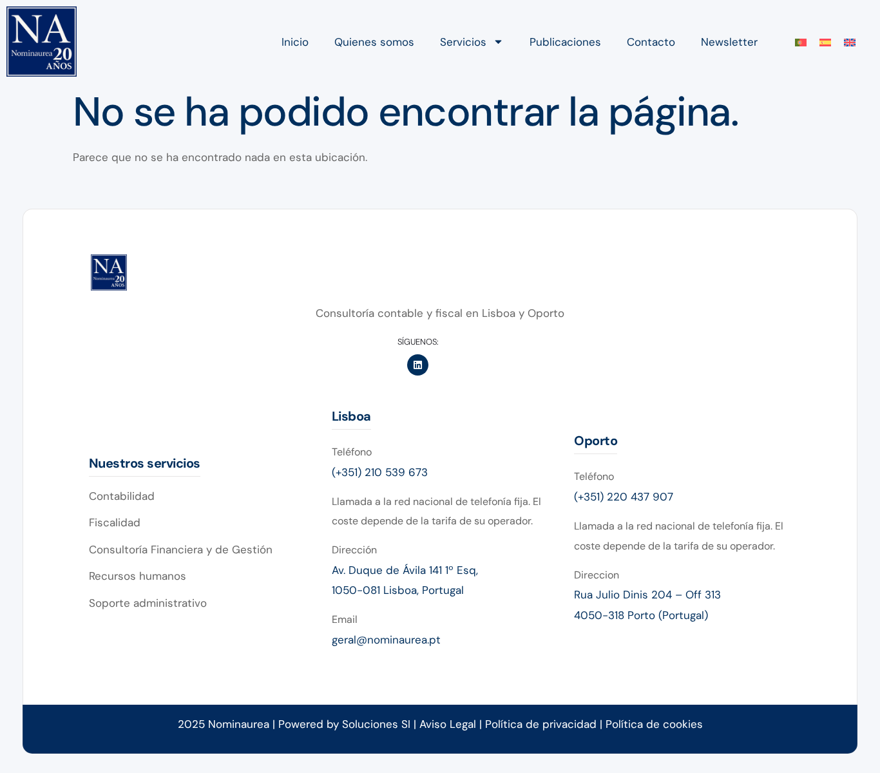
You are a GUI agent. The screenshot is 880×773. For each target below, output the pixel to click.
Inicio (295, 42)
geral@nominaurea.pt (386, 640)
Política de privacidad (542, 724)
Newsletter (729, 42)
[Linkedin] (417, 365)
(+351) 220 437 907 (623, 497)
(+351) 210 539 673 (380, 472)
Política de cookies (654, 724)
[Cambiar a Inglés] (849, 42)
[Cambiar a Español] (825, 42)
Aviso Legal (447, 724)
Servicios (463, 42)
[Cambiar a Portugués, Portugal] (801, 42)
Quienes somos (374, 42)
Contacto (651, 42)
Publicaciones (565, 42)
